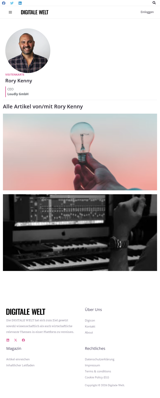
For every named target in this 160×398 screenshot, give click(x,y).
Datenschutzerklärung (99, 359)
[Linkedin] (20, 3)
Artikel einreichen (18, 359)
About (89, 332)
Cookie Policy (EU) (97, 377)
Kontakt (90, 326)
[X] (15, 340)
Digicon (90, 320)
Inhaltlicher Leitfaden (20, 365)
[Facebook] (3, 3)
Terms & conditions (98, 371)
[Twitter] (12, 3)
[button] (154, 2)
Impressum (92, 365)
